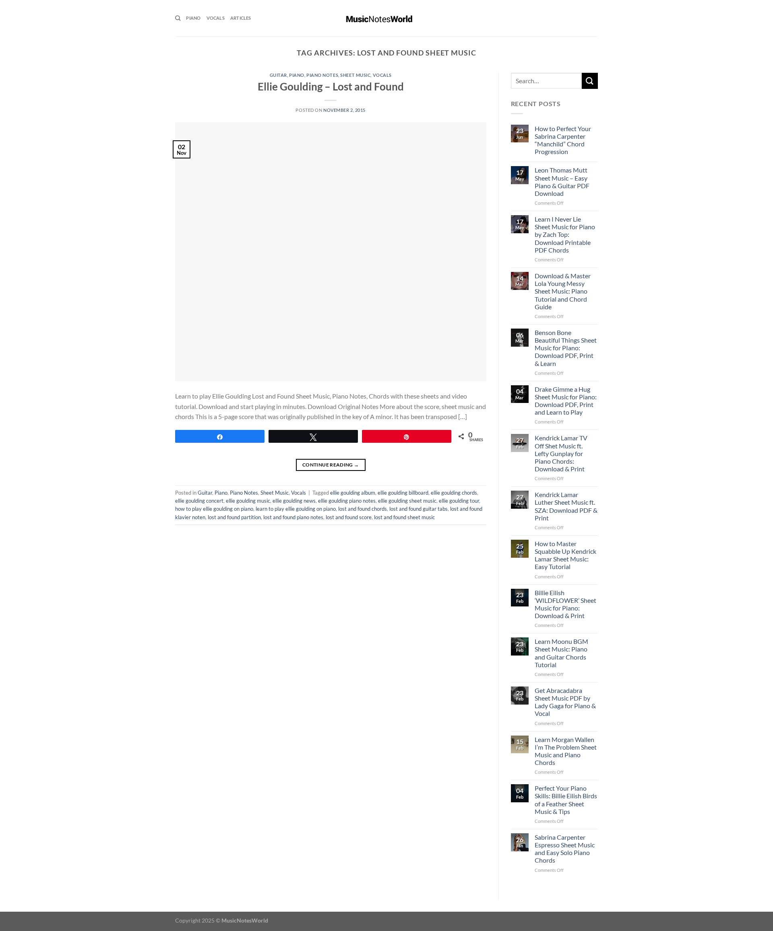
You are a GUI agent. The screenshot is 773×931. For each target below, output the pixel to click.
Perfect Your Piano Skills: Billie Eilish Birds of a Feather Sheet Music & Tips (566, 799)
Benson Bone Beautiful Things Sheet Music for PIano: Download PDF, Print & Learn (566, 348)
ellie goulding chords (454, 492)
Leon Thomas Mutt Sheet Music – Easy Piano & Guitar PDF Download (562, 181)
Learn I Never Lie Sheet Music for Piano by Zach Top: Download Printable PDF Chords (565, 234)
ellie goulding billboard (403, 492)
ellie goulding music (248, 500)
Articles (240, 18)
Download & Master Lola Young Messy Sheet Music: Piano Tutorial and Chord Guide (563, 291)
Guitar (278, 75)
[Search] (177, 18)
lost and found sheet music (404, 517)
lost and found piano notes (293, 517)
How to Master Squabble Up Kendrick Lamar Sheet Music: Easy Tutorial (565, 555)
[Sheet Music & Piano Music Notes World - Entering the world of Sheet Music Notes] (386, 18)
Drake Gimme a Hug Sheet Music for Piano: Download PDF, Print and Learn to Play (566, 400)
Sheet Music (355, 75)
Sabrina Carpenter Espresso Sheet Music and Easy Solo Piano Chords (565, 848)
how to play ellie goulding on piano (214, 509)
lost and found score (349, 517)
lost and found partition (234, 517)
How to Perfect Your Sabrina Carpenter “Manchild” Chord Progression (563, 140)
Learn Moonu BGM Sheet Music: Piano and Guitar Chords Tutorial (561, 652)
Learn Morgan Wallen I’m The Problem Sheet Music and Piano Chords (566, 751)
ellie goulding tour (459, 500)
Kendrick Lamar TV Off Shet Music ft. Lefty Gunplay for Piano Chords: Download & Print (561, 453)
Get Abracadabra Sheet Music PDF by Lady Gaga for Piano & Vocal (565, 701)
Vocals (216, 18)
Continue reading (330, 465)
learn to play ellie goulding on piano (296, 509)
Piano (193, 18)
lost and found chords (362, 509)
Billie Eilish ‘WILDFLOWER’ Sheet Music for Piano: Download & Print (565, 604)
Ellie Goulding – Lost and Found (331, 86)
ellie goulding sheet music (407, 500)
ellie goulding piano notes (347, 500)
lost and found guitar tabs (418, 509)
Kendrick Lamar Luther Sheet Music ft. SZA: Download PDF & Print (566, 506)
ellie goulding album (352, 492)
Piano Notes (322, 75)
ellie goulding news (294, 500)
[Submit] (590, 80)
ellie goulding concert (199, 500)
